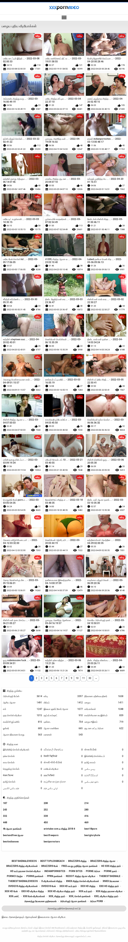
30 (89, 678)
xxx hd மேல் (11, 891)
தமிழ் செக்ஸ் (22, 781)
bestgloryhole (92, 835)
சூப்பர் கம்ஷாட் (63, 715)
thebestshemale (109, 876)
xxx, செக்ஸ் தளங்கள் (79, 896)
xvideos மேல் (48, 886)
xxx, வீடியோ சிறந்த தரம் (106, 896)
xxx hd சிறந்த (88, 886)
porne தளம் (110, 871)
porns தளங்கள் (34, 876)
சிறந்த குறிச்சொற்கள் (18, 797)
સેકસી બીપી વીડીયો (63, 762)
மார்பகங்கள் (103, 709)
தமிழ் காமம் (103, 762)
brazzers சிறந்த (77, 861)
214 (86, 803)
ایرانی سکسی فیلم (63, 788)
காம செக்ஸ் (22, 762)
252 (46, 809)
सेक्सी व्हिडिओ (63, 756)
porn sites (75, 871)
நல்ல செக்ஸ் (22, 756)
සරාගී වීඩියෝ (103, 775)
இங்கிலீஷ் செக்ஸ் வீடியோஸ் (22, 749)
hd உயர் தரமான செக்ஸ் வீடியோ (25, 871)
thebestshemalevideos (23, 881)
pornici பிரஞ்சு (15, 876)
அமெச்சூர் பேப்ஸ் (22, 696)
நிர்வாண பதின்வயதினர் (103, 696)
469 (86, 822)
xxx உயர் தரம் (85, 891)
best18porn (90, 828)
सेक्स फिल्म (22, 775)
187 (5, 803)
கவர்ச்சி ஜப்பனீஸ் (22, 722)
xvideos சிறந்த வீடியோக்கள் (23, 886)
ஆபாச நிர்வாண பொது (22, 734)
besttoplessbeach (52, 861)
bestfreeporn (51, 835)
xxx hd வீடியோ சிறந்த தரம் (61, 891)
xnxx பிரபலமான (111, 881)
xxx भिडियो (63, 775)
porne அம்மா (93, 871)
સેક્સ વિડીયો (103, 749)
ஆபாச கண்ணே (63, 728)
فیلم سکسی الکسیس (22, 788)
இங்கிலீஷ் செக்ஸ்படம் (103, 756)
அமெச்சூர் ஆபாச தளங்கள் (73, 901)
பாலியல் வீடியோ (63, 769)
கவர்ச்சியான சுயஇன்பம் (103, 715)
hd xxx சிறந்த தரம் (111, 866)
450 (46, 822)
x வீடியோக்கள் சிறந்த (51, 881)
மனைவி (63, 734)
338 (46, 816)
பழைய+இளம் (103, 722)
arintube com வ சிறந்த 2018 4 (59, 828)
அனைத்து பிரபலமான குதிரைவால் (40, 901)
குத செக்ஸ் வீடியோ (22, 715)
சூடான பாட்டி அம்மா (103, 728)
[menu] (64, 17)
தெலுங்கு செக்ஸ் (22, 769)
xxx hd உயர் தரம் (68, 886)
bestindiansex (11, 841)
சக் (22, 709)
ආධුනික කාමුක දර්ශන (63, 781)
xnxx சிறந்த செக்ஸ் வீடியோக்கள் (82, 881)
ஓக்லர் (22, 728)
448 (5, 822)
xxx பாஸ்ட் (14, 896)
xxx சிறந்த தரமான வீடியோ (109, 891)
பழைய (103, 702)
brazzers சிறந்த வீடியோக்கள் (22, 866)
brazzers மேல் (49, 866)
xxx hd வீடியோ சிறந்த (32, 891)
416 (86, 816)
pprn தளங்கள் (54, 876)
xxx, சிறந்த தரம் (57, 896)
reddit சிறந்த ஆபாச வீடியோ (80, 876)
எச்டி (63, 696)
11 (83, 678)
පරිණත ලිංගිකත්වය (63, 749)
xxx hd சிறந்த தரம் (109, 886)
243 (5, 809)
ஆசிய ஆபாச (22, 702)
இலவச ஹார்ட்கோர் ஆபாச (63, 709)
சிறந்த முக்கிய (14, 690)
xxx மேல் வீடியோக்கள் (34, 896)
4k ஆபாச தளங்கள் (12, 828)
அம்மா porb (96, 901)
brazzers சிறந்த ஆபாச (103, 861)
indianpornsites (54, 871)
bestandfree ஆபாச (13, 835)
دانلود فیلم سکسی (103, 781)
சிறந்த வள (12, 744)
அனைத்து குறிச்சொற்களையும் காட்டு (64, 908)
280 (86, 809)
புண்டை (63, 722)
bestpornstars (52, 841)
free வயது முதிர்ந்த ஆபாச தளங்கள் (80, 866)
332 (5, 816)
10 (77, 678)
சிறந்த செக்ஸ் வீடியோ (46, 936)
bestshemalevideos (24, 861)
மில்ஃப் (63, 702)
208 (46, 803)
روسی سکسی (103, 769)
